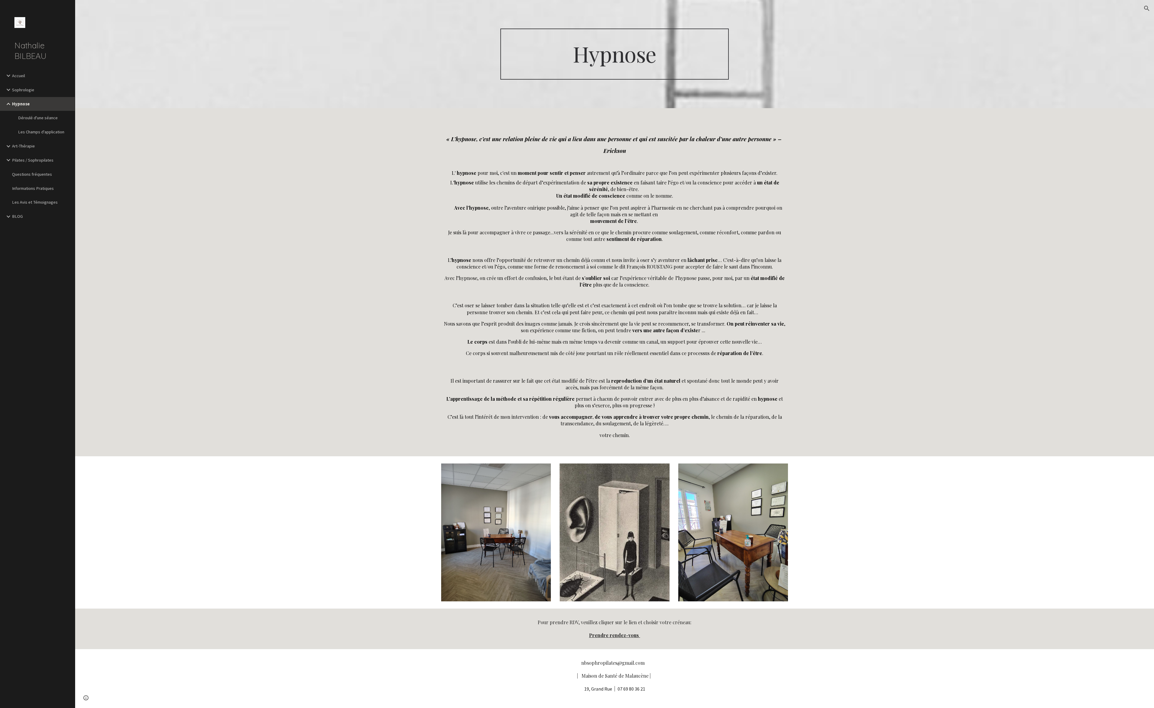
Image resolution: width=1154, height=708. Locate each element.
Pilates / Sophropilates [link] (32, 160)
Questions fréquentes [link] (32, 174)
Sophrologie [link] (23, 90)
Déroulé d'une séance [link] (38, 117)
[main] (614, 54)
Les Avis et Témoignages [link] (35, 202)
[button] (1147, 8)
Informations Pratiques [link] (33, 188)
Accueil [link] (18, 75)
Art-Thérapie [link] (23, 146)
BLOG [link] (17, 216)
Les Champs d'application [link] (41, 132)
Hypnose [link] (21, 104)
